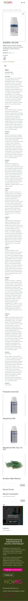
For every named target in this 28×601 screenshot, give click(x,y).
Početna (4, 10)
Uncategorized (10, 10)
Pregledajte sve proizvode (12, 570)
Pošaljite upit (8, 575)
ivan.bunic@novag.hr (9, 594)
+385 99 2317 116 (8, 596)
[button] (23, 14)
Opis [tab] (5, 65)
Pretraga (22, 485)
